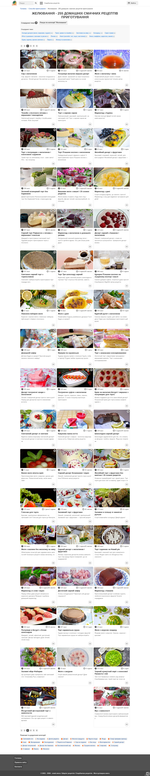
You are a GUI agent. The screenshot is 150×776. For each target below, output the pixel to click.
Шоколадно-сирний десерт (107, 434)
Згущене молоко (89, 745)
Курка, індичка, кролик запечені (33, 40)
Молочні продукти (78, 739)
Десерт (65, 739)
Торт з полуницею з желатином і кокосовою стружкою (36, 153)
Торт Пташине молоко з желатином (74, 152)
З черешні (26, 749)
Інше (24, 742)
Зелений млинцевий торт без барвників (34, 192)
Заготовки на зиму (83, 33)
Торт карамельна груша (68, 630)
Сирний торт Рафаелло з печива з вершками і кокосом (36, 234)
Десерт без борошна (46, 745)
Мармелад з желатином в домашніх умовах (74, 234)
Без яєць (93, 742)
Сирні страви (110, 33)
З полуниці (114, 745)
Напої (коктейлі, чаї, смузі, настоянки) (73, 36)
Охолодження (48, 742)
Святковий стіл (28, 739)
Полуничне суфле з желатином (72, 392)
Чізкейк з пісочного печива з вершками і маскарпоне (34, 114)
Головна (18, 758)
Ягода (104, 739)
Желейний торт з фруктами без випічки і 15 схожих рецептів (109, 474)
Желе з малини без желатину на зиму (38, 549)
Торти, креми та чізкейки (64, 33)
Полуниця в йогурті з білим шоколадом (33, 631)
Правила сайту (20, 762)
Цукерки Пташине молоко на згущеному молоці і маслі (108, 275)
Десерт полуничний (29, 745)
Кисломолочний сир (64, 745)
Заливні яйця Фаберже (31, 671)
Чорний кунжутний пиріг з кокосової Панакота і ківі (111, 672)
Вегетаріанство (105, 742)
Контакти (18, 767)
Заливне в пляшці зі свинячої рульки (108, 513)
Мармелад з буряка (103, 113)
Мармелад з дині (102, 191)
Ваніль (36, 749)
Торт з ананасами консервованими (110, 353)
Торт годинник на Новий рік (107, 549)
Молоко (77, 745)
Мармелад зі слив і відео (32, 591)
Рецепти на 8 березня (64, 742)
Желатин (46, 749)
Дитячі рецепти (54, 739)
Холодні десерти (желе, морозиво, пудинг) (37, 33)
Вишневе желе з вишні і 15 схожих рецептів (73, 192)
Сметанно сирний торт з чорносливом (32, 275)
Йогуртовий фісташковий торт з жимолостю (35, 712)
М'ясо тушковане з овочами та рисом (35, 36)
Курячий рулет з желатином (107, 314)
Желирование (35, 742)
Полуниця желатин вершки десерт (73, 74)
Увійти (133, 3)
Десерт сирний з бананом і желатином (107, 234)
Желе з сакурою (65, 671)
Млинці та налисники (64, 40)
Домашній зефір (28, 353)
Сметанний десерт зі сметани (34, 434)
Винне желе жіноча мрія (32, 473)
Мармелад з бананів (104, 591)
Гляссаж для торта (29, 512)
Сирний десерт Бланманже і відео (73, 473)
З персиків (102, 745)
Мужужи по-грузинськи (68, 353)
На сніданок (41, 739)
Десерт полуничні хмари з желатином (33, 393)
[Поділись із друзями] (148, 774)
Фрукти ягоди (92, 739)
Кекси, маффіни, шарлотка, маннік (101, 36)
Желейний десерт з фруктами (108, 152)
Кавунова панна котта (68, 434)
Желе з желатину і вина (105, 74)
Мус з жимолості (102, 711)
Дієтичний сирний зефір (69, 591)
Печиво (54, 36)
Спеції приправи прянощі (118, 739)
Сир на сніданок (80, 742)
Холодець (97, 33)
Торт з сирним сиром (67, 113)
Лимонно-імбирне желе (32, 314)
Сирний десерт (119, 742)
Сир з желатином (29, 74)
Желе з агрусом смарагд (106, 630)
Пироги (50, 40)
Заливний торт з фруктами (70, 512)
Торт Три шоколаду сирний (70, 274)
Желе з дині (63, 314)
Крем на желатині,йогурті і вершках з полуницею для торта (111, 393)
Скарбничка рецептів (51, 3)
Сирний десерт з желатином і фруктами (71, 550)
